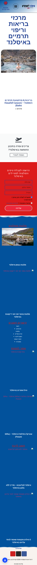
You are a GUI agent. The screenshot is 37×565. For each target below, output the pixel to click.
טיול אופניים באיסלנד (18, 390)
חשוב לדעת (18, 336)
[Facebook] (24, 553)
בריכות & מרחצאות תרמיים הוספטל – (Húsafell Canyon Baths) (18, 103)
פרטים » (18, 109)
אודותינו (18, 548)
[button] (15, 6)
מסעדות (18, 342)
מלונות (5, 8)
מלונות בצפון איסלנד (17, 265)
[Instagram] (18, 553)
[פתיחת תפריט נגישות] (5, 560)
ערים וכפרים (18, 334)
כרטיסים (18, 329)
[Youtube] (12, 553)
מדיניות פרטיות (18, 564)
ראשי (17, 326)
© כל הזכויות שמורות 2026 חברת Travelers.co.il (18, 559)
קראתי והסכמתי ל (18, 203)
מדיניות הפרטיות (12, 203)
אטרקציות (5, 9)
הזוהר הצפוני (17, 339)
